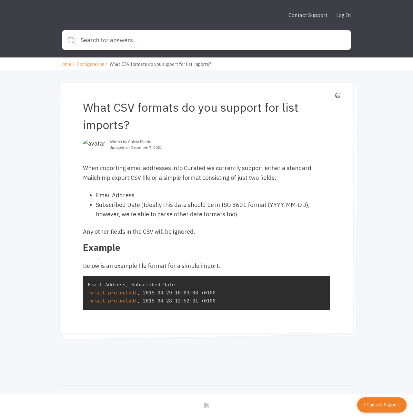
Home (65, 64)
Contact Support (307, 15)
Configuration (90, 64)
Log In (343, 15)
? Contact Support (382, 405)
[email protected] (112, 293)
